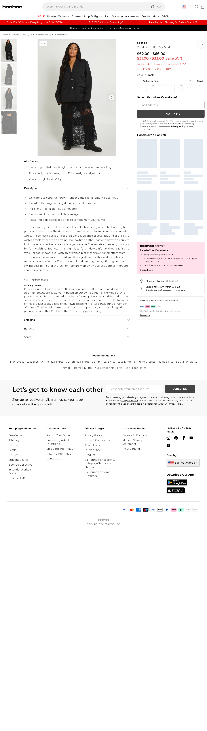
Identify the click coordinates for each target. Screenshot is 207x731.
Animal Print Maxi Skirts (76, 367)
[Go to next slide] (111, 97)
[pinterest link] (176, 438)
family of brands (130, 400)
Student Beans (18, 459)
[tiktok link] (168, 445)
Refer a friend (131, 448)
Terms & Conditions (97, 440)
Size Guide (15, 435)
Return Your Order (58, 435)
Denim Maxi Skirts (103, 361)
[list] (77, 97)
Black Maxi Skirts (186, 361)
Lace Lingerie (126, 361)
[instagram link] (168, 438)
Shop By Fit (27, 35)
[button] (184, 7)
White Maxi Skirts (52, 361)
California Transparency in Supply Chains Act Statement (100, 463)
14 (150, 88)
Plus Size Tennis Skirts (108, 367)
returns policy (180, 290)
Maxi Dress (17, 361)
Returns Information (60, 453)
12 (141, 88)
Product (90, 454)
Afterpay (14, 440)
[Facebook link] (184, 438)
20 (178, 88)
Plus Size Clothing (43, 35)
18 (169, 88)
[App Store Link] (177, 486)
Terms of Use (93, 450)
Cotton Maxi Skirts (77, 361)
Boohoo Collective (20, 464)
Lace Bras (32, 361)
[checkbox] (139, 125)
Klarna (13, 445)
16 (160, 88)
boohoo (142, 42)
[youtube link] (191, 438)
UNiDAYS (14, 454)
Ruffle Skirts (165, 361)
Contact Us (54, 458)
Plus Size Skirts (60, 35)
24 (197, 88)
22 (187, 88)
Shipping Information (61, 448)
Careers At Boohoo (134, 435)
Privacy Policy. (175, 403)
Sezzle (12, 450)
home (5, 35)
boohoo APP (17, 478)
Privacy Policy (178, 126)
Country (172, 455)
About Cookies (94, 445)
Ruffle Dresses (146, 361)
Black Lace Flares (135, 367)
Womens (15, 35)
